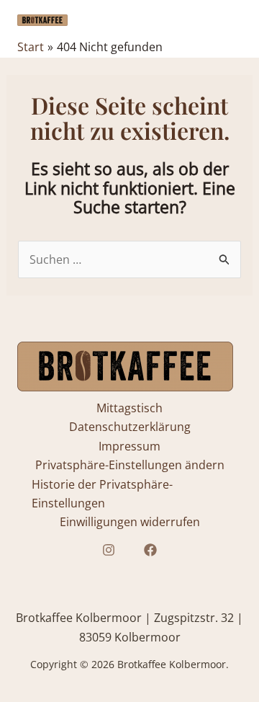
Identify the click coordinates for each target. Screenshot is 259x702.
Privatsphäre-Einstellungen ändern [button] (129, 465)
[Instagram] (108, 549)
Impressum (129, 446)
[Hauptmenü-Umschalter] (226, 19)
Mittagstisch (129, 408)
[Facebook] (150, 549)
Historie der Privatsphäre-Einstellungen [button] (102, 493)
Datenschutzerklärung (130, 427)
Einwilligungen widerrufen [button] (130, 522)
